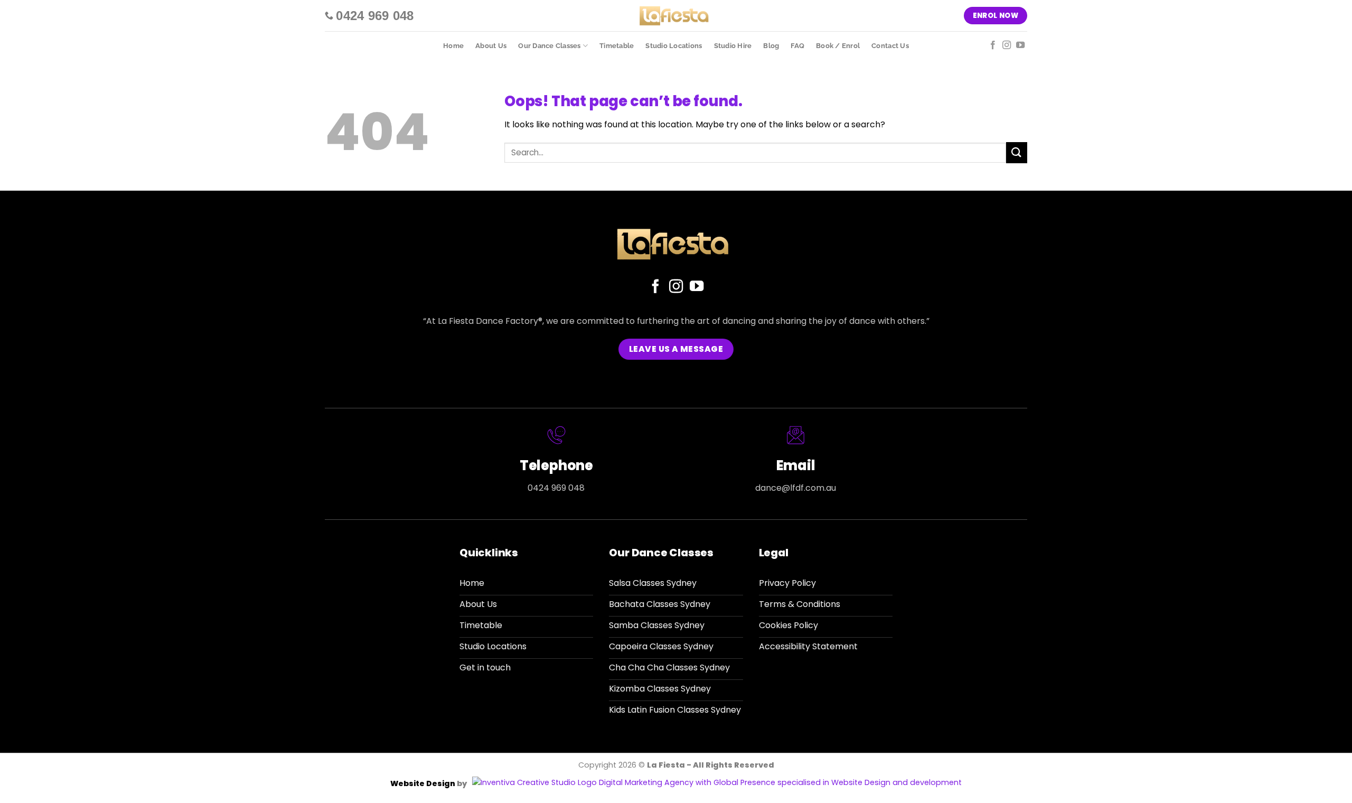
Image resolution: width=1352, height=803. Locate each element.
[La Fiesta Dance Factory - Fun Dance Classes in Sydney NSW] (676, 15)
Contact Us (890, 46)
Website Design (423, 783)
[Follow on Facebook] (993, 45)
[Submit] (1016, 152)
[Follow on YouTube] (1020, 45)
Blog (771, 46)
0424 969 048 (556, 488)
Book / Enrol (838, 46)
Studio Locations (673, 46)
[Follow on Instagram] (1006, 45)
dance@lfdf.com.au (795, 488)
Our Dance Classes (549, 46)
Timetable (616, 46)
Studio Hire (733, 46)
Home (453, 46)
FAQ (797, 46)
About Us (490, 46)
